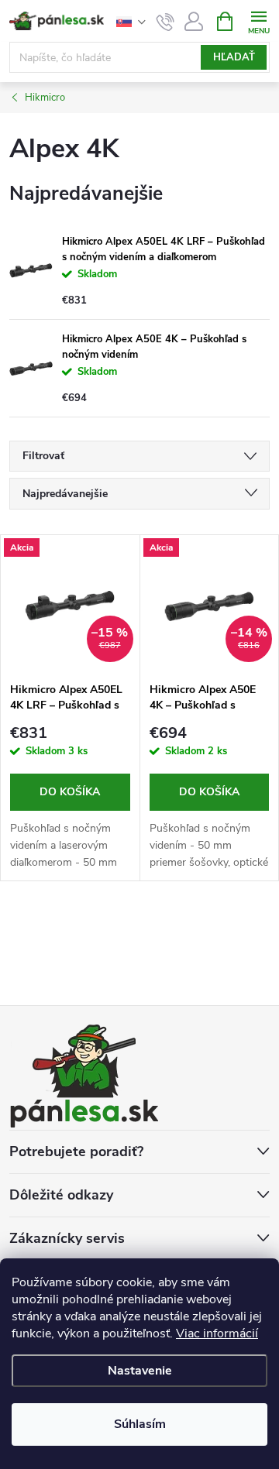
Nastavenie (140, 1370)
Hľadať (234, 57)
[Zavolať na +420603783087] (165, 22)
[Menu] (258, 20)
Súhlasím (140, 1424)
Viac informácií (217, 1333)
